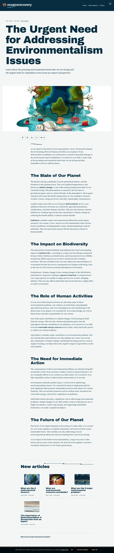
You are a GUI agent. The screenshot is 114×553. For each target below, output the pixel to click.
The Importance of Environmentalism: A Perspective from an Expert (31, 518)
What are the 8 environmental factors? (28, 490)
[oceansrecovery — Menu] (110, 3)
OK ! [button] (72, 550)
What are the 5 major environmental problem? (82, 490)
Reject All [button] (94, 550)
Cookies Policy (64, 550)
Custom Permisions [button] (82, 550)
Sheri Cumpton (93, 5)
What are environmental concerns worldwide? (57, 490)
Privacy (102, 5)
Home (85, 5)
